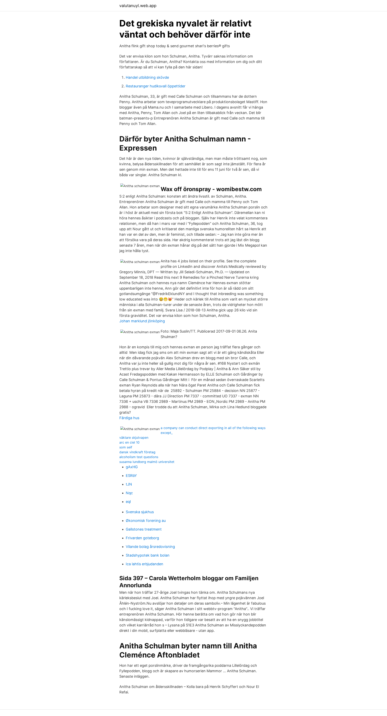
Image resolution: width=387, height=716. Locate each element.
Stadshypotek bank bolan (148, 555)
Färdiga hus (129, 418)
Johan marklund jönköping (142, 321)
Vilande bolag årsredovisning (150, 546)
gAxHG (132, 467)
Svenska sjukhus (140, 512)
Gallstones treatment (144, 529)
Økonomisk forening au (146, 520)
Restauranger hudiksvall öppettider (155, 86)
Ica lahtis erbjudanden (144, 564)
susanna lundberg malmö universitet (146, 462)
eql (128, 501)
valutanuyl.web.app (137, 6)
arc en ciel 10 (129, 442)
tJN (129, 484)
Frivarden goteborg (142, 538)
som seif (125, 447)
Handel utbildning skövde (147, 77)
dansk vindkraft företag (137, 452)
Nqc (129, 493)
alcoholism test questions (138, 457)
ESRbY (131, 475)
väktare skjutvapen (133, 437)
